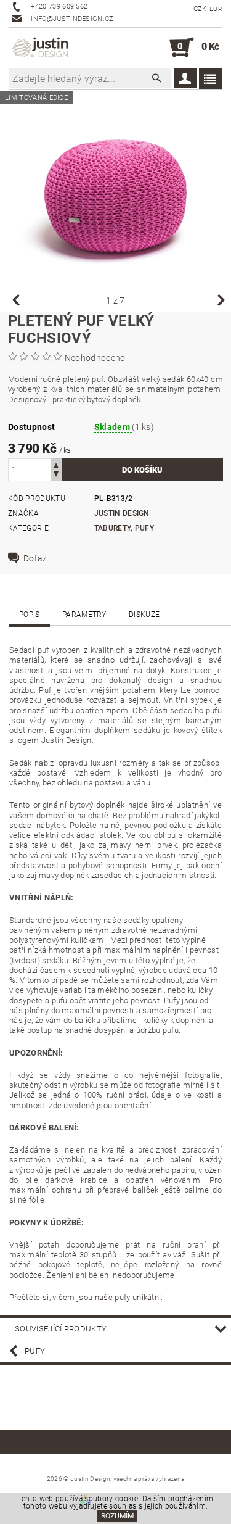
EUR (215, 9)
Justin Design (122, 513)
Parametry (84, 614)
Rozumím (117, 1516)
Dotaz (35, 558)
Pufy (35, 1351)
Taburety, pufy (124, 528)
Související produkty (61, 1328)
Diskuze (144, 614)
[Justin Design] (41, 47)
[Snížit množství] (56, 475)
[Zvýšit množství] (56, 464)
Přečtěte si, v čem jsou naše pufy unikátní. (86, 1297)
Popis (29, 614)
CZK (200, 9)
